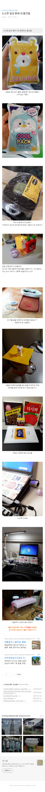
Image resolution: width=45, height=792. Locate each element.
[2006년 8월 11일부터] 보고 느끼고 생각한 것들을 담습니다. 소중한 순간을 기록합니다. (18, 765)
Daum (22, 785)
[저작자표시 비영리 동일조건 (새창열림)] (26, 675)
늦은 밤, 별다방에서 (8, 698)
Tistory (33, 785)
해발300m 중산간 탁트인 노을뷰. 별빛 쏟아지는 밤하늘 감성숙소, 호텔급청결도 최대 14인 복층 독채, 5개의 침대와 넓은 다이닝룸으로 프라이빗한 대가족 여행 (15, 646)
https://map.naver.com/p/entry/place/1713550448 (20, 639)
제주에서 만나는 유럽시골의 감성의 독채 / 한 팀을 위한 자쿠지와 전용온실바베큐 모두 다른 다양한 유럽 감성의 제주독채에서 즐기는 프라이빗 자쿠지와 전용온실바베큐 (15, 662)
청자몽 (5, 761)
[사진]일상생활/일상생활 (10, 10)
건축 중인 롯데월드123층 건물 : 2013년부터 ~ (16, 689)
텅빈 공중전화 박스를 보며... (11, 696)
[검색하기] (42, 2)
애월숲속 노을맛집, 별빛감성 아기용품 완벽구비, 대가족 (15, 642)
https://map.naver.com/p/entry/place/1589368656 (20, 655)
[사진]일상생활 (8, 684)
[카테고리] (2, 2)
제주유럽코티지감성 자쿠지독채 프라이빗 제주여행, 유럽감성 (15, 658)
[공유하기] (8, 674)
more (41, 716)
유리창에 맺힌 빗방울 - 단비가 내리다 (13, 701)
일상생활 (15, 684)
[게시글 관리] (11, 674)
